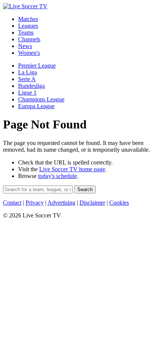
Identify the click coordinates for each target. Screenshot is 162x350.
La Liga (27, 72)
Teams (26, 32)
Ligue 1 (27, 92)
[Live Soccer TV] (25, 6)
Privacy (35, 202)
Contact (12, 202)
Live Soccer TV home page (72, 169)
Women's (29, 53)
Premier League (37, 65)
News (25, 46)
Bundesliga (31, 86)
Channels (29, 39)
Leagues (28, 26)
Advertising (61, 202)
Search (85, 189)
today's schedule (57, 176)
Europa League (36, 106)
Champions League (41, 99)
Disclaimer (92, 202)
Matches (28, 19)
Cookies (119, 202)
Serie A (27, 79)
